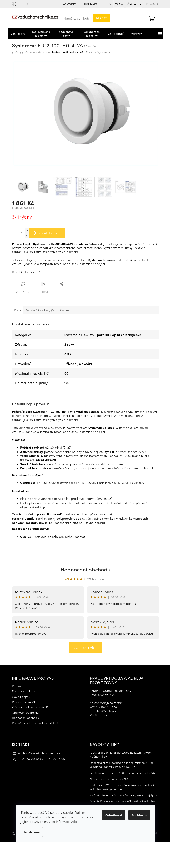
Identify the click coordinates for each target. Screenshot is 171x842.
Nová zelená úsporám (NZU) (109, 779)
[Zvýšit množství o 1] (27, 230)
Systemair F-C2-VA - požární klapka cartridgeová (102, 334)
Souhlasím (139, 815)
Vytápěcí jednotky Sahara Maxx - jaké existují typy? (124, 795)
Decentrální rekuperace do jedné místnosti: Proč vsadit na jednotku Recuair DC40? (121, 765)
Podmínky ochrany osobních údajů (35, 723)
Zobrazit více (85, 647)
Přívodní (70, 363)
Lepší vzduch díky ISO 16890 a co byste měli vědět (123, 773)
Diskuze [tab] (64, 310)
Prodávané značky (24, 702)
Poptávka (90, 4)
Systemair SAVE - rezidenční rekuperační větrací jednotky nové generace (122, 787)
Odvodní (85, 363)
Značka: (98, 52)
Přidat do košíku (49, 233)
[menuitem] (18, 33)
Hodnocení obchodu (85, 569)
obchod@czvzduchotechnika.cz (39, 753)
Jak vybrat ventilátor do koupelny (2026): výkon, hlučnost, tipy (121, 754)
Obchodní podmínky (25, 713)
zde (74, 821)
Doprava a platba (24, 691)
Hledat (101, 18)
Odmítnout (113, 815)
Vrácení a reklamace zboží (30, 707)
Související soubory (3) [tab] (40, 310)
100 (66, 382)
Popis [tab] (17, 310)
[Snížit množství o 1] (27, 235)
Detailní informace (24, 272)
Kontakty (69, 4)
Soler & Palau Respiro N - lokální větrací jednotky (122, 801)
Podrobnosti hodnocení (67, 52)
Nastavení (32, 832)
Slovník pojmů (21, 697)
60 (66, 373)
